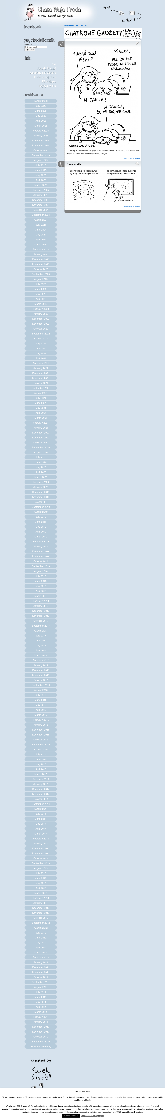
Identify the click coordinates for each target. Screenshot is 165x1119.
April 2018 (41, 591)
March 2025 (40, 185)
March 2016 (40, 714)
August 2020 (41, 452)
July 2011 (41, 992)
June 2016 (41, 700)
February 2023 (41, 308)
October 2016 (40, 680)
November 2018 (40, 556)
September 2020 (41, 447)
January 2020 (40, 487)
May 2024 (41, 234)
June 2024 (41, 229)
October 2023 (40, 269)
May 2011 (41, 1002)
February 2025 (41, 190)
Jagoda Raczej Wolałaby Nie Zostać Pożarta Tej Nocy (42, 72)
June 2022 (41, 348)
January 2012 (40, 962)
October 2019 (40, 502)
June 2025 (41, 170)
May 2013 (41, 883)
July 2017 (41, 635)
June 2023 (41, 289)
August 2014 (41, 808)
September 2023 (41, 274)
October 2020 (40, 442)
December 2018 (40, 551)
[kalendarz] (103, 38)
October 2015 (40, 739)
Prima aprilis (73, 164)
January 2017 (40, 665)
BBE (77, 25)
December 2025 (40, 140)
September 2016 (41, 685)
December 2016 (40, 670)
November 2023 (40, 264)
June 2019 (41, 521)
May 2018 (41, 586)
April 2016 (41, 709)
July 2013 (41, 873)
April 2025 (41, 180)
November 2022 (40, 323)
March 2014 (40, 833)
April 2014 (41, 828)
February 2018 (41, 601)
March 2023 (40, 304)
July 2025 (41, 165)
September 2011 (41, 982)
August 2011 (41, 987)
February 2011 (41, 1016)
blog (85, 25)
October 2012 (40, 917)
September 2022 (41, 333)
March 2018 (40, 596)
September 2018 (41, 566)
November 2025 (40, 145)
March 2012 (40, 952)
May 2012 (41, 942)
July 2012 (41, 932)
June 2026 (41, 110)
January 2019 (40, 546)
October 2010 (40, 1036)
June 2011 (41, 997)
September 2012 (41, 922)
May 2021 (41, 407)
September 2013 (41, 863)
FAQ (81, 25)
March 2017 (40, 655)
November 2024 (40, 204)
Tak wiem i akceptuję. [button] (71, 1116)
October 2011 (40, 977)
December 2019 (40, 492)
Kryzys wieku (47, 85)
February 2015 (41, 779)
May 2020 (41, 467)
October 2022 (40, 328)
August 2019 (41, 511)
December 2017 (40, 610)
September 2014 (41, 804)
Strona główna (69, 25)
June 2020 (41, 462)
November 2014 (40, 794)
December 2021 (40, 373)
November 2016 (40, 675)
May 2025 (41, 175)
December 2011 (40, 967)
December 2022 (40, 318)
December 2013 (40, 848)
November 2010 (40, 1031)
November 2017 (40, 615)
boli (54, 64)
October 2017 (40, 620)
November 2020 (40, 437)
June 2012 (41, 937)
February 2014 (41, 838)
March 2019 (40, 536)
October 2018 (40, 561)
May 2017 (41, 645)
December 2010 (40, 1026)
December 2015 (40, 729)
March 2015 (40, 774)
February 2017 (41, 660)
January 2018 (40, 605)
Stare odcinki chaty (41, 1046)
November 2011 (40, 972)
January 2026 (40, 135)
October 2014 (40, 799)
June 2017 (41, 640)
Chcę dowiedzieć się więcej (92, 1115)
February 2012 (41, 957)
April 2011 (41, 1007)
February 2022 (41, 363)
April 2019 (41, 531)
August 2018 (41, 571)
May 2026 (41, 115)
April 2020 (41, 472)
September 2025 (41, 155)
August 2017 (41, 630)
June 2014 (41, 818)
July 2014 (41, 813)
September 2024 (41, 214)
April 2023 (41, 299)
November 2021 (40, 378)
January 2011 (40, 1021)
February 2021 (41, 422)
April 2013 (41, 888)
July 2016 (41, 695)
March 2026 (40, 125)
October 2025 (40, 150)
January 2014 (40, 843)
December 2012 (40, 907)
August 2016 (41, 690)
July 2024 (41, 224)
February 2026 (41, 130)
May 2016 (41, 705)
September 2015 (41, 744)
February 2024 (41, 249)
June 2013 (41, 878)
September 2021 (41, 388)
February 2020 (41, 482)
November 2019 (40, 497)
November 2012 (40, 912)
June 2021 (41, 403)
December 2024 (40, 200)
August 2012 (41, 927)
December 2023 (40, 259)
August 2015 (41, 749)
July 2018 (41, 576)
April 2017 (41, 650)
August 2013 (41, 868)
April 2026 (41, 120)
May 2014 (41, 823)
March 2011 (40, 1011)
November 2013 (40, 853)
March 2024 (40, 244)
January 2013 (40, 903)
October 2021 (40, 383)
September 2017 (41, 625)
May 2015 (41, 764)
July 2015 (41, 754)
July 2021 (41, 398)
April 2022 (41, 358)
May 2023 (41, 294)
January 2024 (40, 254)
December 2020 (40, 432)
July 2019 (41, 516)
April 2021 (41, 412)
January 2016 (40, 724)
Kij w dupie (49, 81)
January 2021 (40, 427)
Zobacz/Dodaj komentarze (132, 158)
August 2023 (41, 279)
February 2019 (41, 541)
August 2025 (41, 160)
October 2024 (40, 209)
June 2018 (41, 581)
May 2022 (41, 353)
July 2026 (41, 105)
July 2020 (41, 457)
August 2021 (41, 393)
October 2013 (40, 858)
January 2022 (40, 368)
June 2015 (41, 759)
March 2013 (40, 893)
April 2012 (41, 947)
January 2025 (40, 195)
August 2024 (41, 219)
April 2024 (41, 239)
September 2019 (41, 506)
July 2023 (41, 284)
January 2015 (40, 784)
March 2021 (40, 417)
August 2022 (41, 338)
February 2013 (41, 898)
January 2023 (40, 313)
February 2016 (41, 719)
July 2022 (41, 343)
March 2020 (40, 477)
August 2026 (41, 101)
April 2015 (41, 769)
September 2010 (41, 1041)
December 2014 (40, 789)
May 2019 (41, 526)
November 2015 (40, 734)
